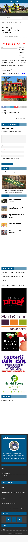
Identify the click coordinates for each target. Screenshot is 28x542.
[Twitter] (11, 1)
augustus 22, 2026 (13, 201)
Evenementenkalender (6, 471)
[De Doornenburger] (14, 12)
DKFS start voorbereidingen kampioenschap (16, 231)
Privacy (3, 529)
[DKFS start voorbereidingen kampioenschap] (4, 232)
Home (2, 468)
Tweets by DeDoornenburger (8, 172)
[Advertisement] (14, 252)
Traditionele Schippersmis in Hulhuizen (16, 276)
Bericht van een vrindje (15, 199)
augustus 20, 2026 (13, 219)
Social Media (4, 475)
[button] (26, 14)
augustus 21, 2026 (13, 210)
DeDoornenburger (14, 36)
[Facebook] (14, 1)
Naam (2, 145)
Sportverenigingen (5, 473)
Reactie (3, 134)
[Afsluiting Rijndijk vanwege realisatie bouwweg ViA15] (4, 208)
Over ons (3, 478)
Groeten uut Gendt (11, 283)
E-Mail (2, 149)
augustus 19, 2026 (13, 225)
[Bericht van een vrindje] (4, 201)
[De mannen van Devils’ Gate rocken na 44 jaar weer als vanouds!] (4, 216)
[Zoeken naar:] (14, 17)
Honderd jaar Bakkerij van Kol (17, 285)
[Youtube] (17, 1)
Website (3, 154)
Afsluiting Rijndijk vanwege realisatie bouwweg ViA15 (16, 207)
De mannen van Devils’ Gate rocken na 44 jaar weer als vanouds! (16, 216)
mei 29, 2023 (5, 36)
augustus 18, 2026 (13, 233)
